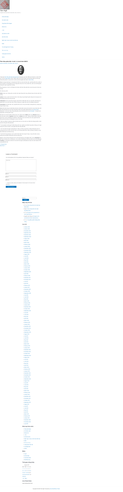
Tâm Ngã (3, 11)
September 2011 (27, 402)
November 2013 (27, 351)
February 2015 (27, 322)
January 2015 (27, 324)
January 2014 (27, 347)
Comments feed (27, 457)
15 (22, 472)
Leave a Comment (3, 63)
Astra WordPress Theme (55, 488)
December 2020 (27, 234)
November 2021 (27, 230)
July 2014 (26, 336)
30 (24, 476)
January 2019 (27, 267)
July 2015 (26, 312)
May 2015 (26, 316)
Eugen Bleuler (8, 78)
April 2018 (26, 273)
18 (26, 472)
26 (28, 474)
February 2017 (27, 285)
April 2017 (26, 283)
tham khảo (31, 79)
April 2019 (26, 262)
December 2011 (27, 396)
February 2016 (27, 302)
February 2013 (27, 369)
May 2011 (26, 410)
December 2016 (27, 289)
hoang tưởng (35, 109)
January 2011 (27, 417)
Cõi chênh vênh (5, 20)
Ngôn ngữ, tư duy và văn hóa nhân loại (10, 40)
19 (27, 472)
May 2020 (26, 240)
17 (25, 472)
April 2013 (26, 365)
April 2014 (26, 341)
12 (27, 470)
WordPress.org (27, 459)
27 (29, 474)
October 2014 (27, 330)
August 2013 (26, 357)
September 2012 (27, 378)
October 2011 (27, 400)
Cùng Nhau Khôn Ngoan (7, 23)
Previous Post (3, 144)
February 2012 (27, 392)
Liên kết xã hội (5, 36)
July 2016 (26, 295)
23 (24, 474)
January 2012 (27, 394)
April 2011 (26, 412)
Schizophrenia (15, 76)
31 (25, 476)
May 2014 (26, 339)
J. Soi (3, 30)
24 (25, 474)
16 (24, 472)
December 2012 (27, 373)
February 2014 (27, 345)
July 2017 (26, 281)
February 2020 (27, 244)
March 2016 (26, 300)
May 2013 (26, 363)
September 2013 (27, 355)
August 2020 (26, 238)
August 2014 (26, 334)
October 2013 (27, 353)
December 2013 (27, 349)
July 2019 (26, 256)
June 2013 (26, 361)
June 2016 (26, 297)
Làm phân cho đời (5, 33)
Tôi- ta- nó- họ (5, 50)
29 (22, 476)
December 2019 (27, 248)
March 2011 (26, 413)
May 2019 (26, 260)
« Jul (23, 478)
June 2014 (26, 337)
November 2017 (27, 279)
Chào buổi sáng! (5, 16)
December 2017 (27, 277)
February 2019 (27, 265)
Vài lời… (3, 57)
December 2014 (27, 326)
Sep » (26, 478)
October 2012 (27, 376)
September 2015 (27, 310)
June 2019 (26, 258)
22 (22, 474)
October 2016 (27, 291)
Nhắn (3, 43)
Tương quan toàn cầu (6, 53)
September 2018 (27, 271)
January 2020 (27, 246)
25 (26, 474)
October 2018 (27, 269)
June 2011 (26, 408)
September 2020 (27, 236)
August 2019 (26, 254)
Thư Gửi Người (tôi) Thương (7, 46)
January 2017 (27, 287)
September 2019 (27, 252)
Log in (25, 453)
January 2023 (27, 226)
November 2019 (27, 250)
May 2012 (26, 386)
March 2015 (26, 320)
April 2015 (26, 318)
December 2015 (27, 306)
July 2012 (26, 382)
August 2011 (26, 404)
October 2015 (27, 308)
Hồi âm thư (4, 26)
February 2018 (27, 275)
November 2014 (27, 328)
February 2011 (27, 415)
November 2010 (27, 421)
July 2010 (26, 423)
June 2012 (26, 384)
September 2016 (27, 293)
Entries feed (26, 455)
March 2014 (26, 343)
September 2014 (27, 332)
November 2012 (27, 375)
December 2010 (27, 419)
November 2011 (27, 398)
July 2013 (26, 359)
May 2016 (26, 299)
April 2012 (26, 388)
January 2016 (27, 304)
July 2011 (26, 406)
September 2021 (27, 232)
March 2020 (26, 242)
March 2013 (26, 367)
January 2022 (27, 228)
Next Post (2, 145)
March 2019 (26, 263)
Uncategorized (27, 446)
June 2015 (26, 314)
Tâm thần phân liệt (8, 76)
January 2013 (27, 371)
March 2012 (26, 390)
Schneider (32, 111)
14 (30, 470)
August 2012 (26, 380)
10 (25, 470)
